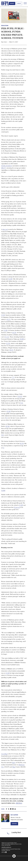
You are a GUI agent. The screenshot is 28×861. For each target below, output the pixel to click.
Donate (12, 3)
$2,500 (10, 279)
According (4, 754)
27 (3, 448)
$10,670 (20, 396)
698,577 (3, 168)
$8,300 (7, 426)
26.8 (2, 435)
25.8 (21, 403)
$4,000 (3, 490)
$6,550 (14, 332)
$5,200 (5, 330)
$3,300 (21, 505)
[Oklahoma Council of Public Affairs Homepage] (5, 3)
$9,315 (8, 319)
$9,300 (8, 411)
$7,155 (7, 337)
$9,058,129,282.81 (6, 166)
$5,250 (8, 343)
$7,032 (3, 315)
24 (6, 418)
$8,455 (11, 350)
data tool (5, 229)
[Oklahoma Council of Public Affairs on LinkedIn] (6, 852)
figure (13, 762)
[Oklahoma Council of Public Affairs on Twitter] (4, 852)
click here (19, 803)
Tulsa (13, 767)
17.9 (13, 377)
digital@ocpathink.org (6, 847)
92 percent (17, 507)
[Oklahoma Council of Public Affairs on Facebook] (2, 852)
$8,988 (22, 339)
